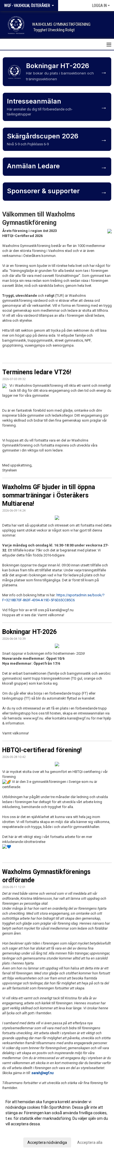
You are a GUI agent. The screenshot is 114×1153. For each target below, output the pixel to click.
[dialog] (57, 1122)
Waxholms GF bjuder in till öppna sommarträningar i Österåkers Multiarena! (48, 495)
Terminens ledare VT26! (36, 372)
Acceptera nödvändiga (47, 1142)
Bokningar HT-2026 (29, 632)
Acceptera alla (89, 1142)
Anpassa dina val (20, 1131)
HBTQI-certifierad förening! (42, 750)
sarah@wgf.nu (43, 1073)
